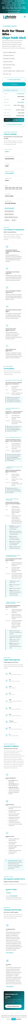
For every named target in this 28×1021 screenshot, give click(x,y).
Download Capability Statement (14, 124)
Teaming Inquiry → (10, 986)
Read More (18, 1019)
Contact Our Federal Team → (13, 1006)
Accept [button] (13, 1019)
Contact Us (15, 84)
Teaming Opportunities (15, 79)
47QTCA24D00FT (20, 102)
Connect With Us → (10, 952)
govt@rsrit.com (18, 120)
